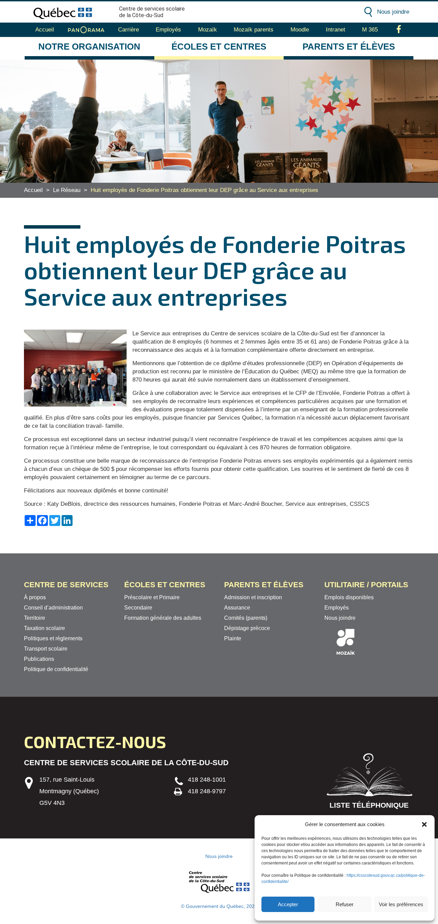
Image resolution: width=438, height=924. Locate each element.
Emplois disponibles (349, 597)
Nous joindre (393, 12)
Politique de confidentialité (56, 669)
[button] (424, 824)
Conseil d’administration (53, 608)
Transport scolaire (45, 649)
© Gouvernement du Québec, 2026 (219, 906)
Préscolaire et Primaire (152, 597)
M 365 (370, 29)
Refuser (344, 904)
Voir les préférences (401, 904)
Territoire (34, 618)
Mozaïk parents (253, 29)
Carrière (128, 29)
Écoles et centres (218, 46)
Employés (168, 29)
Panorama (86, 30)
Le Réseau (66, 190)
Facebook (398, 30)
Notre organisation (89, 46)
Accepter (288, 904)
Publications (39, 659)
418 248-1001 (207, 779)
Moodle (300, 29)
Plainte (232, 638)
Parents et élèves (348, 46)
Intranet (335, 29)
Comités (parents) (245, 618)
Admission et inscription (253, 597)
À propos (35, 597)
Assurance (237, 608)
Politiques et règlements (53, 638)
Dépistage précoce (247, 628)
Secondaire (138, 608)
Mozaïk (207, 29)
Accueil (44, 29)
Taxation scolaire (44, 628)
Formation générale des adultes (162, 618)
